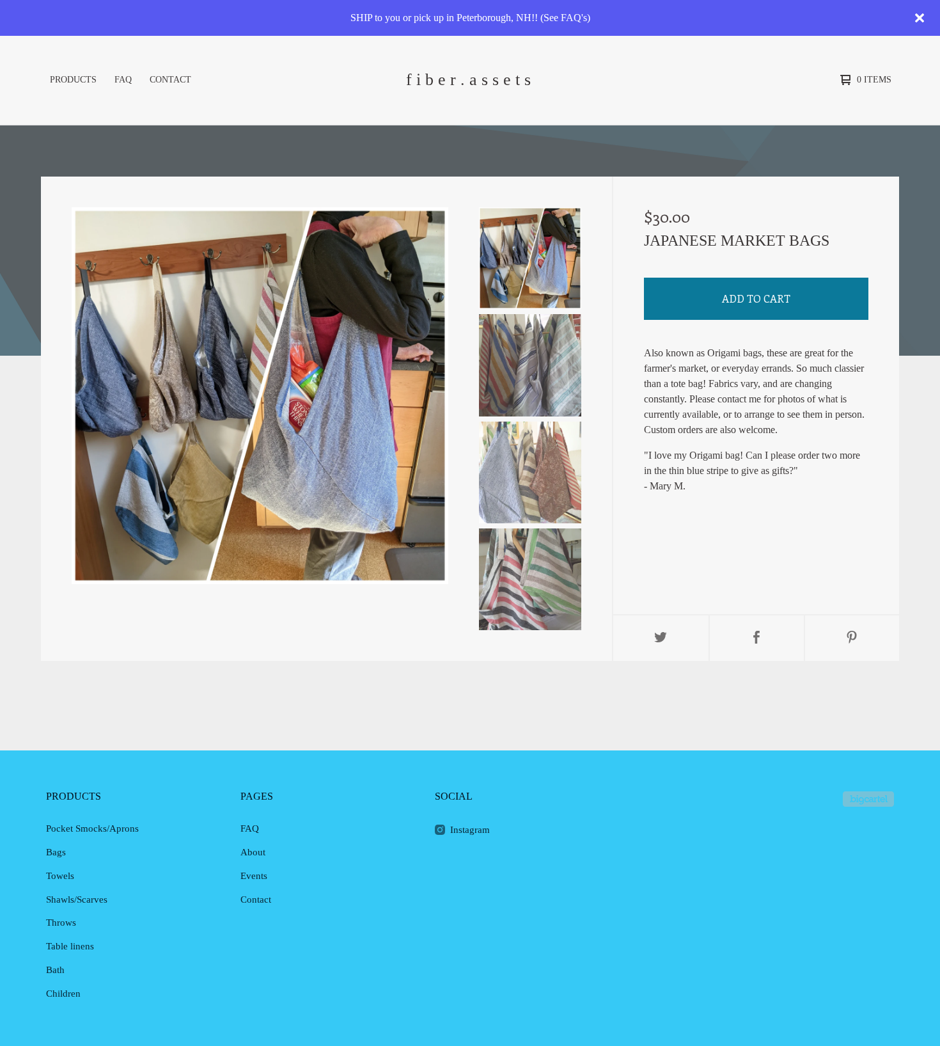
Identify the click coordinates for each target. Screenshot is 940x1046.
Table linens (70, 946)
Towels (60, 876)
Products (73, 79)
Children (63, 993)
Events (253, 876)
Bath (55, 970)
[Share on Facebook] (757, 638)
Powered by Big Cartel (868, 799)
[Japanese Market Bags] (530, 258)
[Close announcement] (919, 18)
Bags (56, 852)
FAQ (123, 79)
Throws (61, 922)
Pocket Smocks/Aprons (92, 828)
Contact (170, 79)
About (252, 852)
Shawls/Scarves (76, 899)
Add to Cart (756, 298)
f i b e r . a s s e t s (468, 79)
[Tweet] (661, 638)
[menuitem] (73, 80)
